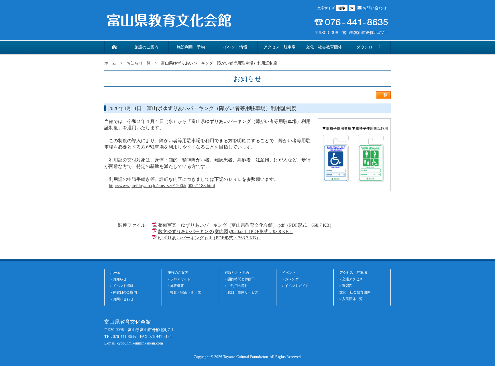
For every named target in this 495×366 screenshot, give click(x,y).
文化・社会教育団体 (324, 47)
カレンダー (293, 279)
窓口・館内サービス (242, 292)
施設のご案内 (146, 47)
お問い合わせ (375, 8)
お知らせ (120, 279)
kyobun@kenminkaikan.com (140, 343)
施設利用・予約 (191, 47)
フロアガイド (180, 279)
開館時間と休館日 (241, 279)
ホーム (110, 63)
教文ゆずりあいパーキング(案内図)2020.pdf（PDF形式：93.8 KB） (225, 231)
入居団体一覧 (352, 299)
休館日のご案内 (125, 292)
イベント (289, 273)
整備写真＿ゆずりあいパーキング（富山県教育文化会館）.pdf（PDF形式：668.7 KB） (246, 225)
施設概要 (177, 286)
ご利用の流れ (237, 286)
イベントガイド (297, 286)
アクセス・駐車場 (280, 47)
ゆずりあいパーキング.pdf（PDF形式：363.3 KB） (209, 237)
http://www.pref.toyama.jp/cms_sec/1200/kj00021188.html (162, 185)
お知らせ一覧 (139, 63)
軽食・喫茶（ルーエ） (187, 292)
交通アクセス (352, 279)
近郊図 (347, 286)
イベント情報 (235, 47)
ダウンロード (368, 47)
